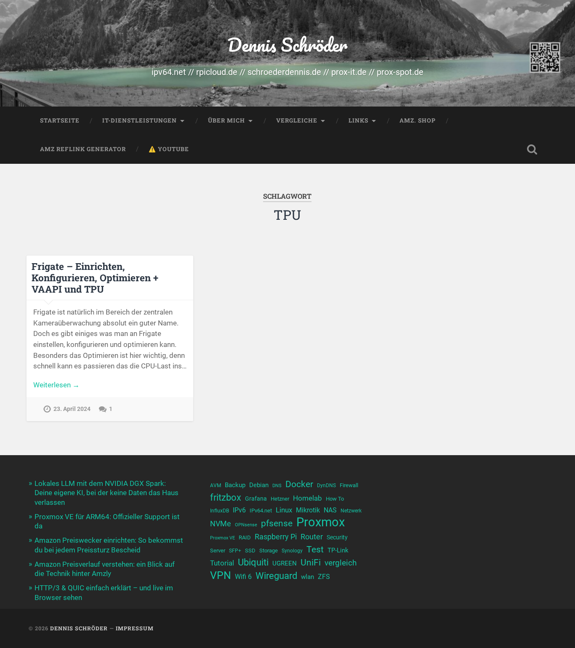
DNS (277, 485)
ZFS (324, 577)
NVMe (220, 523)
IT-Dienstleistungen (139, 120)
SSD (250, 550)
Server (217, 550)
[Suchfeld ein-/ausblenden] (532, 149)
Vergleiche (296, 120)
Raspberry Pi (276, 536)
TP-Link (338, 550)
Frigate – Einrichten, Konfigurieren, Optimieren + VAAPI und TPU (95, 277)
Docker (299, 484)
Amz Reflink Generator (83, 149)
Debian (259, 485)
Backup (235, 485)
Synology (292, 551)
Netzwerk (351, 511)
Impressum (135, 628)
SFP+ (235, 551)
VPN (220, 575)
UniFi (311, 562)
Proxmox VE (222, 538)
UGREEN (284, 563)
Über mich (226, 120)
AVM (215, 485)
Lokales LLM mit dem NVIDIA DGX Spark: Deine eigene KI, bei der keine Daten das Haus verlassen (106, 492)
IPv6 (239, 510)
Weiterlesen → (56, 385)
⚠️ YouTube (169, 149)
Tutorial (222, 563)
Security (337, 537)
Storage (268, 550)
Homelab (307, 498)
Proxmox (320, 522)
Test (315, 549)
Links (358, 120)
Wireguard (276, 576)
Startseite (60, 120)
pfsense (277, 523)
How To (335, 499)
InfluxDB (219, 511)
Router (312, 536)
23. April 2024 (72, 409)
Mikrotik (308, 510)
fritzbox (225, 497)
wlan (307, 577)
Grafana (256, 498)
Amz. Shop (417, 120)
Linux (284, 510)
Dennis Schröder (287, 44)
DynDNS (326, 485)
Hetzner (280, 499)
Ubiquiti (253, 562)
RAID (245, 537)
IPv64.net (261, 510)
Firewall (349, 485)
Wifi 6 (243, 577)
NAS (330, 510)
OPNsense (246, 525)
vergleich (341, 563)
